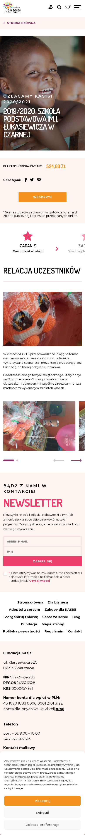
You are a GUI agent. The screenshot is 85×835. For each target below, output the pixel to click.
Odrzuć (42, 813)
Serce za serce (55, 617)
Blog (76, 617)
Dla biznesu (58, 602)
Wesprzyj (42, 197)
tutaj (60, 709)
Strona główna (21, 23)
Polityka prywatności (21, 631)
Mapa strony (53, 624)
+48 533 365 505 (17, 739)
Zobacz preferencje (43, 825)
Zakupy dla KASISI (60, 609)
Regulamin (53, 631)
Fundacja (29, 624)
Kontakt (75, 631)
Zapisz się (42, 561)
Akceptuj (42, 801)
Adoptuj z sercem (24, 609)
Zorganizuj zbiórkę (21, 617)
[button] (39, 180)
